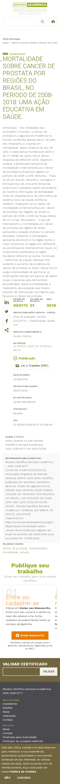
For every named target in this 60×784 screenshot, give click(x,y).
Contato (8, 719)
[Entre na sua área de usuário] (53, 22)
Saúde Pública (22, 336)
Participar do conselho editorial (23, 741)
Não (7, 777)
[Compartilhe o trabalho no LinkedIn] (7, 302)
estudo (24, 552)
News (6, 711)
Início (5, 42)
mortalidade (10, 552)
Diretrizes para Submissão (20, 737)
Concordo (24, 777)
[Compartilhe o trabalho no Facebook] (7, 321)
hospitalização (38, 548)
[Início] (30, 9)
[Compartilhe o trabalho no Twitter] (7, 311)
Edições (7, 707)
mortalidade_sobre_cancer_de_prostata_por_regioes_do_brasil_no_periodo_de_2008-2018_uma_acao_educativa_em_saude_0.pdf (31, 366)
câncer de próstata (15, 548)
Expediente (10, 703)
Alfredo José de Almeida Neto (32, 348)
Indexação (9, 715)
